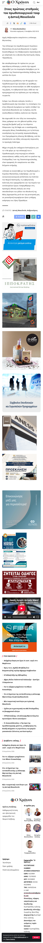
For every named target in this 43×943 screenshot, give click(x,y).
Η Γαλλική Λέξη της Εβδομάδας (15, 675)
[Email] (17, 23)
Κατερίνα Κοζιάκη (37, 836)
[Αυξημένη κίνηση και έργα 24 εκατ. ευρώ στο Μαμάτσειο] (35, 747)
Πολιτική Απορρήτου (20, 937)
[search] (34, 2)
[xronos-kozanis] (18, 2)
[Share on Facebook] (10, 23)
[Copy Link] (21, 23)
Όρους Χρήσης (10, 939)
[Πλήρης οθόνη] (38, 617)
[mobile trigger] (4, 2)
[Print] (24, 23)
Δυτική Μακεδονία (19, 210)
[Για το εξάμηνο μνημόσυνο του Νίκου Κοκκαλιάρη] (35, 758)
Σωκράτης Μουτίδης (37, 820)
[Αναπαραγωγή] (5, 617)
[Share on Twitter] (14, 23)
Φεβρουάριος (32, 210)
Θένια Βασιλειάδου (19, 29)
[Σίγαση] (34, 617)
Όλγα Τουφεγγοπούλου (30, 852)
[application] (21, 608)
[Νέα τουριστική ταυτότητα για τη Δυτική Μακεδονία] (35, 787)
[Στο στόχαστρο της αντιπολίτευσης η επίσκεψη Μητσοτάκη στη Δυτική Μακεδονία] (35, 770)
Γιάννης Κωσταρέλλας (28, 820)
